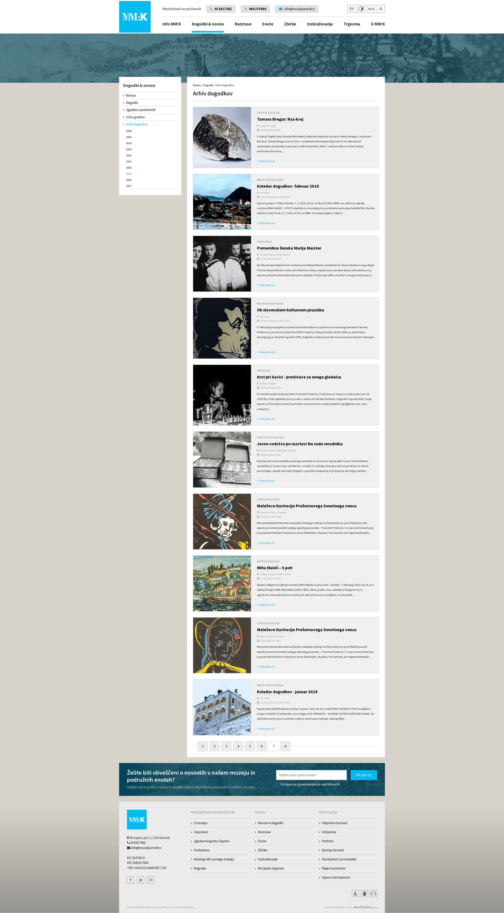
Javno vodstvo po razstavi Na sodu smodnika (300, 443)
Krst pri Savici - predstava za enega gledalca (299, 377)
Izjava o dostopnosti (336, 877)
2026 (129, 131)
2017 (129, 186)
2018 (129, 180)
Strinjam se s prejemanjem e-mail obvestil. (310, 784)
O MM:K (378, 24)
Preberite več (267, 161)
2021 (129, 161)
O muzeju (201, 823)
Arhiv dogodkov (137, 124)
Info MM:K (171, 24)
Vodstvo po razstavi (270, 437)
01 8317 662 (137, 842)
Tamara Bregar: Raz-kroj (280, 119)
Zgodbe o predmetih (141, 110)
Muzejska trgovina (271, 868)
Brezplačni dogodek (270, 180)
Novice (131, 95)
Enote (267, 24)
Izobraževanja (320, 24)
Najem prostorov (334, 868)
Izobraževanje (268, 859)
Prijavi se (364, 775)
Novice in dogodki (270, 823)
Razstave (243, 24)
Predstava (263, 370)
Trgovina (352, 24)
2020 (129, 167)
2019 (129, 173)
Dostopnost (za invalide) (339, 859)
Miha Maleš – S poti (275, 567)
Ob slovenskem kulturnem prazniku (290, 310)
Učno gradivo (135, 117)
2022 (129, 155)
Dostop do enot (333, 850)
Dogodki (132, 103)
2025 (129, 137)
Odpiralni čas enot (334, 823)
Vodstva (327, 841)
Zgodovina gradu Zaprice (211, 841)
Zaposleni (201, 832)
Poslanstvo (201, 850)
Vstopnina (329, 832)
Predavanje (264, 241)
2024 (129, 143)
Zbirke (290, 24)
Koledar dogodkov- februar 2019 (288, 186)
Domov (197, 85)
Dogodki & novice (208, 24)
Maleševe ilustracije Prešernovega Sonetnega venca (307, 506)
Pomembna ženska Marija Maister (289, 248)
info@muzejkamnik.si (146, 848)
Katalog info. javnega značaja (214, 859)
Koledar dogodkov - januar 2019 (287, 691)
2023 (129, 149)
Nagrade (200, 868)
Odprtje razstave (268, 113)
